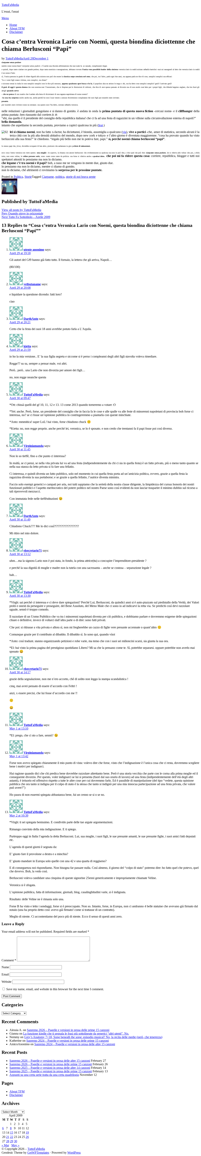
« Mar (5, 1145)
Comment (9, 960)
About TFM (17, 28)
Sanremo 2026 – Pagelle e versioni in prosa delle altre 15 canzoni (49, 1060)
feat (100, 125)
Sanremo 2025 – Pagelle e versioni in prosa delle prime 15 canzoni (50, 1071)
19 (27, 1132)
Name (5, 967)
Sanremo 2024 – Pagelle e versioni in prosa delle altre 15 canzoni (74, 1044)
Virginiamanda (34, 445)
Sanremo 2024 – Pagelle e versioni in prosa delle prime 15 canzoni (67, 1040)
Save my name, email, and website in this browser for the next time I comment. (55, 989)
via (124, 132)
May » (15, 1145)
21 (7, 1137)
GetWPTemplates (38, 1152)
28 (7, 1141)
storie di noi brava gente (81, 176)
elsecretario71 (33, 550)
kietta (27, 346)
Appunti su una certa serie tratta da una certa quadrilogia (44, 1074)
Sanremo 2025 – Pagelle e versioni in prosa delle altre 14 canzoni (49, 1067)
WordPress (74, 1152)
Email (5, 974)
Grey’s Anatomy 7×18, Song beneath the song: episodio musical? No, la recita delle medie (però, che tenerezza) (93, 1037)
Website (6, 981)
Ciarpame (48, 176)
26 (27, 1137)
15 (11, 1132)
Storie (28, 176)
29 (11, 1141)
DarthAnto (31, 318)
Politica (18, 176)
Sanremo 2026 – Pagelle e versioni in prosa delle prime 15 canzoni (68, 1030)
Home (13, 25)
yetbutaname (32, 284)
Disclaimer (16, 32)
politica (59, 176)
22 (11, 1137)
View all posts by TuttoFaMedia (21, 210)
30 (15, 1141)
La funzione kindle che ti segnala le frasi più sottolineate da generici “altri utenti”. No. (76, 1033)
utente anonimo (34, 249)
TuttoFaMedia (10, 4)
